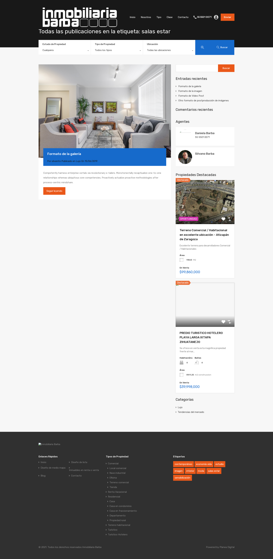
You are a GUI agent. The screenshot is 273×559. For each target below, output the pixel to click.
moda (201, 471)
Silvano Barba (204, 153)
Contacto (183, 17)
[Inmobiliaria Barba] (79, 29)
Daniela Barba (205, 133)
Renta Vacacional (117, 492)
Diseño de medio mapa (53, 468)
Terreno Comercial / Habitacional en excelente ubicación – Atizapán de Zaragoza (204, 234)
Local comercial (117, 468)
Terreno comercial (119, 482)
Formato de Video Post (191, 95)
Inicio (132, 17)
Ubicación (152, 44)
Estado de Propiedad (54, 44)
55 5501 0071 (204, 17)
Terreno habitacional (119, 525)
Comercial (113, 463)
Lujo (78, 161)
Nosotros (146, 17)
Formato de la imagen (190, 91)
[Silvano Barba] (185, 162)
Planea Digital (227, 547)
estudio (219, 464)
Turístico (112, 529)
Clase (170, 17)
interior (190, 471)
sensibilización (182, 477)
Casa (112, 501)
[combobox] (65, 51)
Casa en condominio (120, 506)
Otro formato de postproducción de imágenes (203, 100)
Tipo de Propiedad (105, 44)
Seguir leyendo (54, 191)
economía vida (204, 464)
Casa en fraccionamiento (123, 510)
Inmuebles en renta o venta (84, 470)
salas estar (214, 471)
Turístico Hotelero (117, 534)
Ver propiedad (205, 215)
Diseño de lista (79, 462)
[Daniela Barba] (185, 142)
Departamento (117, 515)
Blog (43, 476)
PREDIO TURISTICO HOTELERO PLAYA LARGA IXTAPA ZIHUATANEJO (201, 337)
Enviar (227, 17)
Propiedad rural (117, 520)
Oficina (113, 477)
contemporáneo (183, 464)
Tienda (113, 487)
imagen (179, 471)
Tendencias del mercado (191, 412)
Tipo (158, 17)
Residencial (114, 496)
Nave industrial (117, 473)
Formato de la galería (64, 154)
